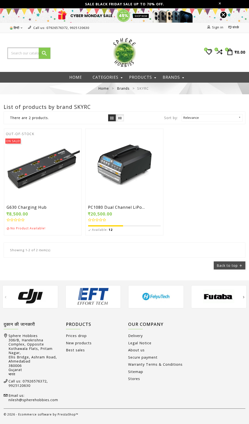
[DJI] (30, 296)
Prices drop (76, 335)
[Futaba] (219, 296)
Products (140, 77)
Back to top (229, 265)
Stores (134, 378)
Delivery (135, 335)
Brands (171, 77)
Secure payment (143, 357)
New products (79, 343)
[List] (120, 117)
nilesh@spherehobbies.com (33, 400)
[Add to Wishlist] (54, 167)
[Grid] (112, 117)
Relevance (212, 117)
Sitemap (135, 371)
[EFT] (93, 296)
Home (75, 77)
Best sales (75, 350)
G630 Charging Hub (27, 207)
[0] (219, 54)
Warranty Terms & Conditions (155, 364)
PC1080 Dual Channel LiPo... (116, 207)
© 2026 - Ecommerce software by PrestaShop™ (41, 414)
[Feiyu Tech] (156, 296)
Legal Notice (139, 343)
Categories (105, 77)
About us (136, 350)
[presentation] (5, 297)
